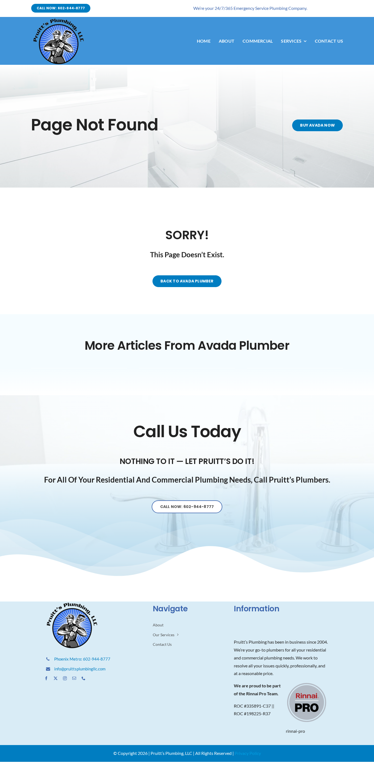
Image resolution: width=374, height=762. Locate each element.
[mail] (74, 678)
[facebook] (46, 678)
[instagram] (65, 678)
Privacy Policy (248, 753)
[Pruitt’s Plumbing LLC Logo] (58, 19)
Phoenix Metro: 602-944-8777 (82, 658)
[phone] (83, 678)
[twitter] (55, 678)
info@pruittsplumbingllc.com (79, 668)
